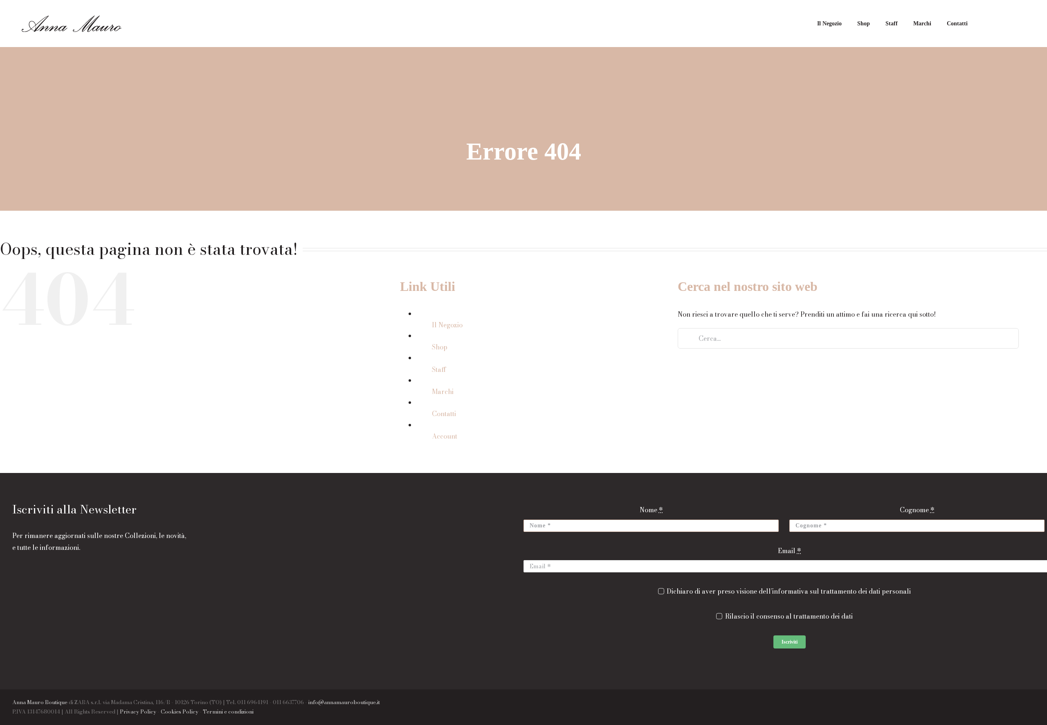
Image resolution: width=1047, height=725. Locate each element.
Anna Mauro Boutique (39, 702)
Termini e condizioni (228, 711)
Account (444, 436)
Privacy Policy (138, 711)
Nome (651, 510)
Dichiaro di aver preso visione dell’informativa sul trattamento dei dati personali (789, 591)
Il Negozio (447, 325)
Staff (439, 369)
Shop (439, 347)
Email (789, 551)
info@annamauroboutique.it (344, 702)
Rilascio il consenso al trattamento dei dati (788, 616)
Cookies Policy (179, 711)
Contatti (444, 414)
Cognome (917, 510)
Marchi (443, 391)
